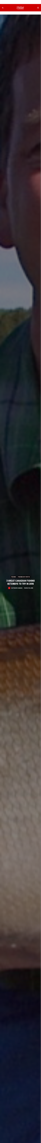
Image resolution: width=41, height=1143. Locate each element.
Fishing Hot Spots (24, 577)
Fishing (13, 577)
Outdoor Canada (16, 588)
